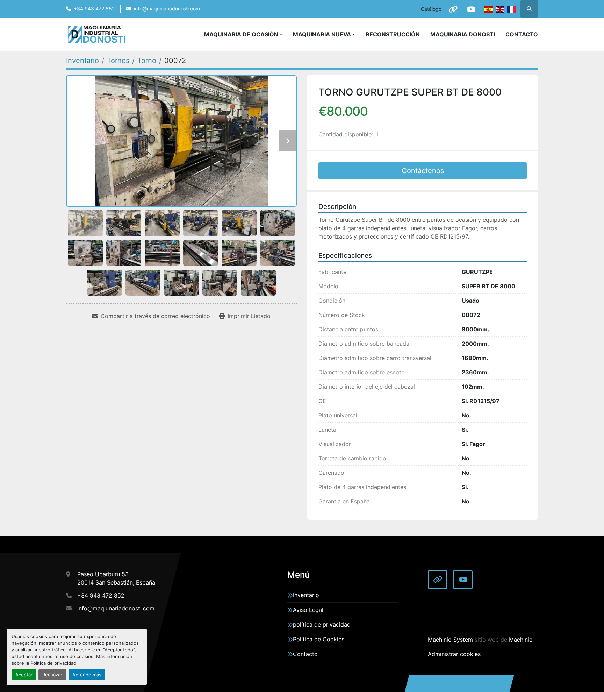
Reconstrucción (393, 34)
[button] (324, 34)
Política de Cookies (318, 639)
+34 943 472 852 (94, 9)
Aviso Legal (308, 609)
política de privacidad (322, 624)
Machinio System (450, 639)
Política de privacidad (53, 663)
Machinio (521, 639)
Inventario (306, 595)
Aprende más (86, 674)
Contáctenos (423, 171)
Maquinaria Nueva (322, 34)
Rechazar (52, 674)
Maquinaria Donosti (462, 34)
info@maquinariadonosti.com (167, 9)
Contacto (521, 34)
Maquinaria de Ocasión (241, 34)
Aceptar (24, 674)
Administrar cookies (454, 653)
